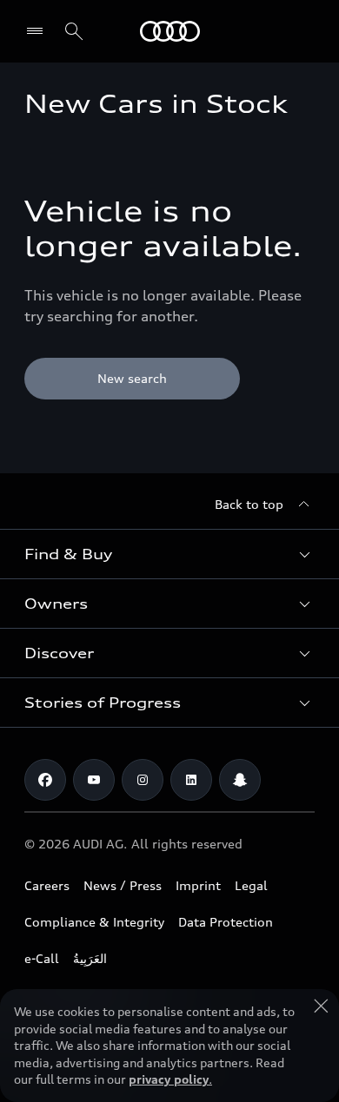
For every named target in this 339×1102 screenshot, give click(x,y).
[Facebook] (45, 780)
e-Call (41, 958)
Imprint (198, 885)
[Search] (74, 31)
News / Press (122, 885)
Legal (251, 885)
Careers (47, 885)
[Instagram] (142, 780)
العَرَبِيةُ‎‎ (90, 958)
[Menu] (38, 31)
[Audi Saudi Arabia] (170, 31)
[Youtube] (94, 780)
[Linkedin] (191, 780)
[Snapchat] (240, 780)
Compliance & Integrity (94, 921)
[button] (169, 554)
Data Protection (225, 921)
